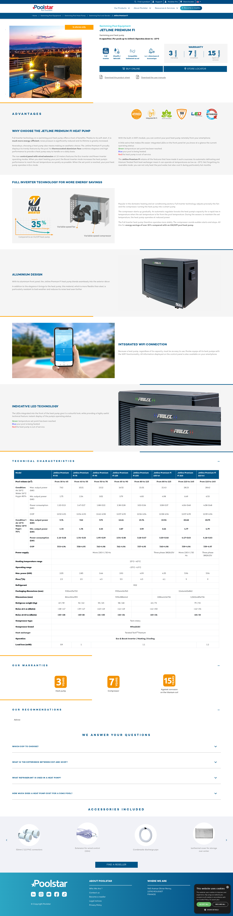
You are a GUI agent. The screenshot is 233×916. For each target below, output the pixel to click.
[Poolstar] (43, 7)
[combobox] (227, 887)
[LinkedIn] (35, 896)
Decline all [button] (220, 904)
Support (158, 2)
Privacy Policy (95, 905)
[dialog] (212, 899)
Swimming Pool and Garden (99, 16)
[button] (198, 2)
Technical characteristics (43, 461)
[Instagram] (42, 896)
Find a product (143, 2)
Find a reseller (116, 865)
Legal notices (95, 901)
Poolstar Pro (172, 2)
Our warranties (30, 665)
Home (35, 16)
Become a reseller (192, 8)
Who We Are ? (95, 889)
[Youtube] (50, 896)
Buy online (132, 69)
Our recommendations (37, 710)
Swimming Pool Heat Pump (75, 16)
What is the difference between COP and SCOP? (40, 762)
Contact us (94, 893)
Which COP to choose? (25, 747)
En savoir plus (214, 900)
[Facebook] (58, 896)
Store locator (188, 2)
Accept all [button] (203, 904)
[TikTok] (65, 896)
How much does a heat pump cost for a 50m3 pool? (42, 793)
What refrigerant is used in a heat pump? (36, 778)
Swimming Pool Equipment (51, 16)
